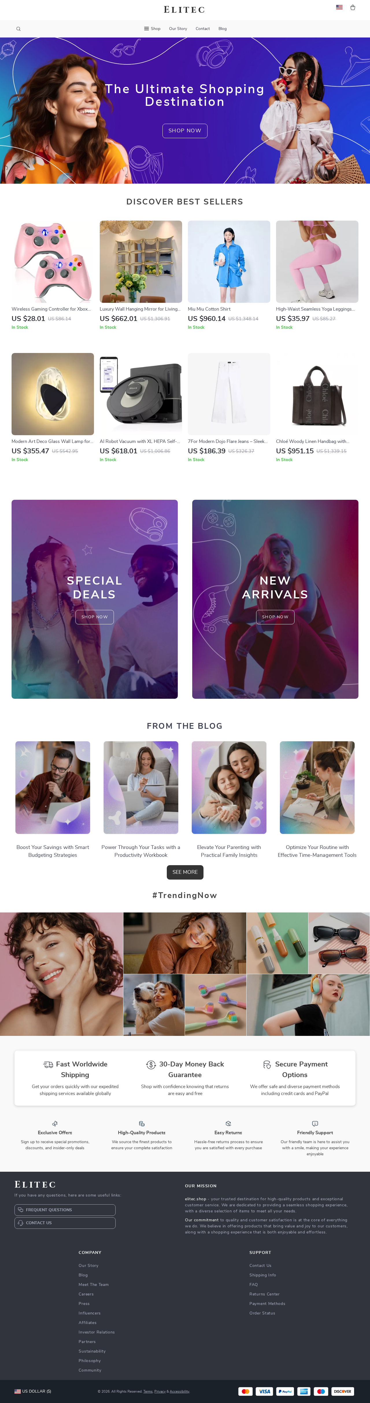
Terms (148, 1391)
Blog (223, 29)
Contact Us (260, 1266)
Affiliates (88, 1323)
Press (84, 1304)
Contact (203, 29)
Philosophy (90, 1361)
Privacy (160, 1391)
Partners (87, 1342)
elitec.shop (195, 1199)
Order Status (262, 1313)
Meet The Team (94, 1285)
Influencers (90, 1313)
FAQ (253, 1285)
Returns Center (264, 1294)
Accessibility (179, 1391)
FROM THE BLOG (185, 726)
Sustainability (92, 1351)
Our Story (178, 29)
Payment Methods (267, 1304)
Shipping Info (262, 1275)
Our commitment (202, 1220)
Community (90, 1370)
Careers (86, 1294)
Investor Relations (97, 1332)
